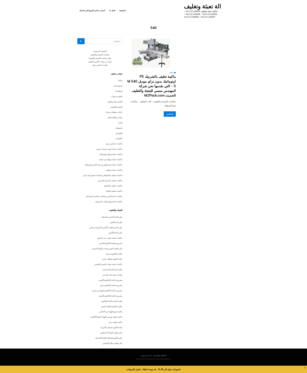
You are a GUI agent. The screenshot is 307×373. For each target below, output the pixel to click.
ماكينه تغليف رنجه (115, 322)
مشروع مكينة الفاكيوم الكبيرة (110, 243)
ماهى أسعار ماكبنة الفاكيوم (111, 301)
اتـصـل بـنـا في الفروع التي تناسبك (92, 10)
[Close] (305, 368)
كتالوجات (118, 138)
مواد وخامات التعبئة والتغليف (100, 58)
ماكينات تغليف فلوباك (114, 191)
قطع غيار (118, 133)
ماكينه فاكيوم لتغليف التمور (111, 306)
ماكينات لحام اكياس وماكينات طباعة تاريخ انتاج (104, 196)
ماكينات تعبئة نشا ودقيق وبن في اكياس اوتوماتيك (103, 164)
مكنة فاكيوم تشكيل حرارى (112, 259)
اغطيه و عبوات (116, 96)
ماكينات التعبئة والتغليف (99, 55)
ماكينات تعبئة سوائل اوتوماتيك (110, 154)
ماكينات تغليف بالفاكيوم (113, 185)
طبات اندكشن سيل (99, 65)
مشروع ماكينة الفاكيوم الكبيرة (110, 296)
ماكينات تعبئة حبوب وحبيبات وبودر (109, 149)
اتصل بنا (112, 10)
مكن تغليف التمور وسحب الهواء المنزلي (107, 248)
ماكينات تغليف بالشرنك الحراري (110, 180)
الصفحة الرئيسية (99, 51)
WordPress (167, 359)
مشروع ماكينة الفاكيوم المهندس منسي (107, 290)
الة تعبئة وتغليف (202, 6)
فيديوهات (118, 128)
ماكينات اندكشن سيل (114, 143)
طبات (120, 122)
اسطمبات (118, 91)
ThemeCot (151, 359)
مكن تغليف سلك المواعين (112, 343)
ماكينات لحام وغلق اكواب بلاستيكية (108, 201)
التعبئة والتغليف (116, 107)
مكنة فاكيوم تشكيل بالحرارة (111, 327)
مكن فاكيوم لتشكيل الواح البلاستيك (108, 338)
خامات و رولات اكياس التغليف (100, 62)
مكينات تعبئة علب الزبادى (112, 275)
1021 (171, 73)
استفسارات (117, 86)
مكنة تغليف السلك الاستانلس (111, 332)
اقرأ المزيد (169, 114)
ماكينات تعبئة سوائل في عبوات (110, 159)
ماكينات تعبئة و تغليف (114, 170)
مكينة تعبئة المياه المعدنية (112, 269)
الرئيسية (122, 10)
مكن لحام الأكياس (115, 232)
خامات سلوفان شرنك (114, 112)
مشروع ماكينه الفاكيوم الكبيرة (110, 280)
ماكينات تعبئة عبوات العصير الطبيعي (108, 264)
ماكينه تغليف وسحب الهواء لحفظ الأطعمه (106, 317)
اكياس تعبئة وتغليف (114, 101)
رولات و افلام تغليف (114, 117)
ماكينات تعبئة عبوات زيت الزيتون (109, 238)
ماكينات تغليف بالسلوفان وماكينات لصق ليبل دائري (102, 175)
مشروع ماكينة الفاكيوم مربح (111, 285)
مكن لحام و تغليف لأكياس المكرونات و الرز (105, 227)
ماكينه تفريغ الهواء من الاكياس (110, 311)
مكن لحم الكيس (116, 222)
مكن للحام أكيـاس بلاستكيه (111, 217)
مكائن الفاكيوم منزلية (114, 254)
